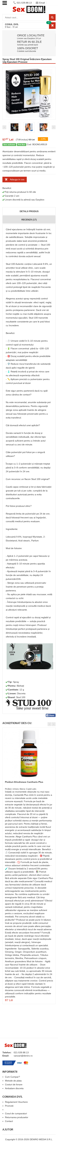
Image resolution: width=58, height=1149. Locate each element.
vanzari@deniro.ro (23, 1055)
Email (42, 2)
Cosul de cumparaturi (16, 1113)
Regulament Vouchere (16, 1102)
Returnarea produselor (16, 1117)
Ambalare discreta (14, 1088)
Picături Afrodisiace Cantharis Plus (24, 782)
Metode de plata (13, 1080)
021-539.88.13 (24, 2)
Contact (9, 1121)
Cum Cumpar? (12, 1077)
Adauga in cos (17, 179)
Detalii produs (29, 211)
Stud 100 (20, 697)
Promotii (9, 1105)
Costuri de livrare (13, 1084)
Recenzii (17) (29, 219)
